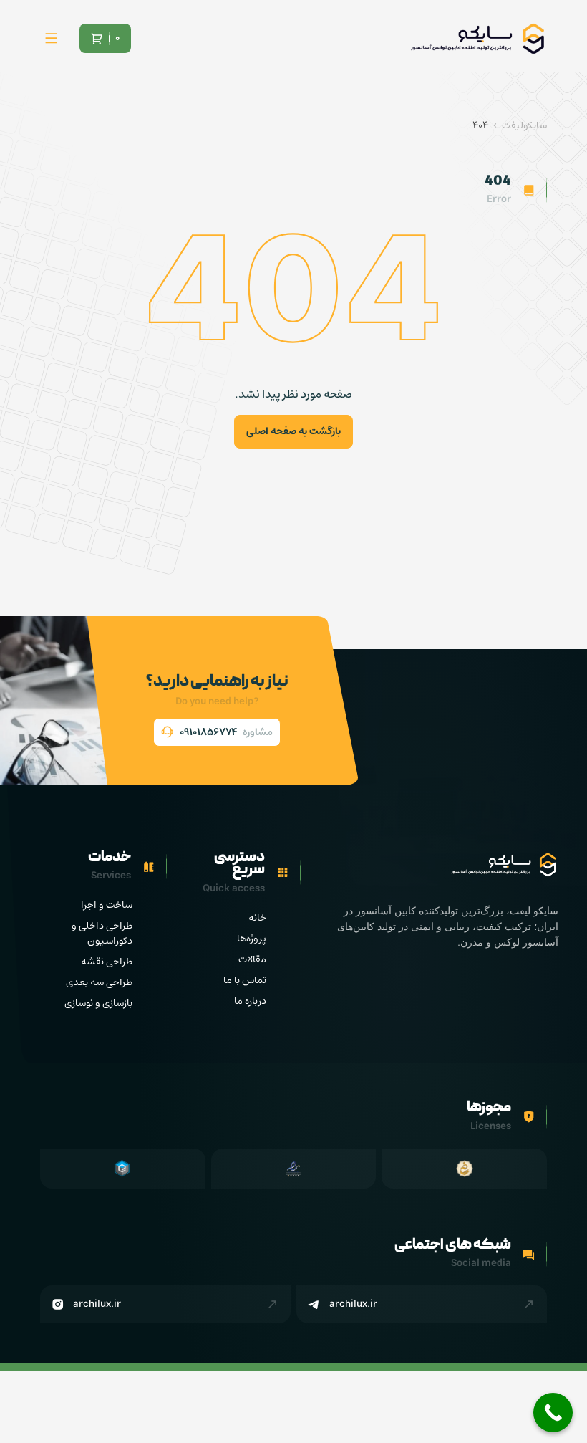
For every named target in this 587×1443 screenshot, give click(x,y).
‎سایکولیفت (524, 125)
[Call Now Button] (553, 1412)
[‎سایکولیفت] (476, 38)
